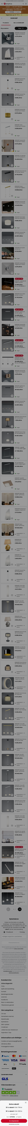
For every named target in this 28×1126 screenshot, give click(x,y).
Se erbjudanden (14, 1121)
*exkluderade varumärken (14, 1124)
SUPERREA (14, 1117)
